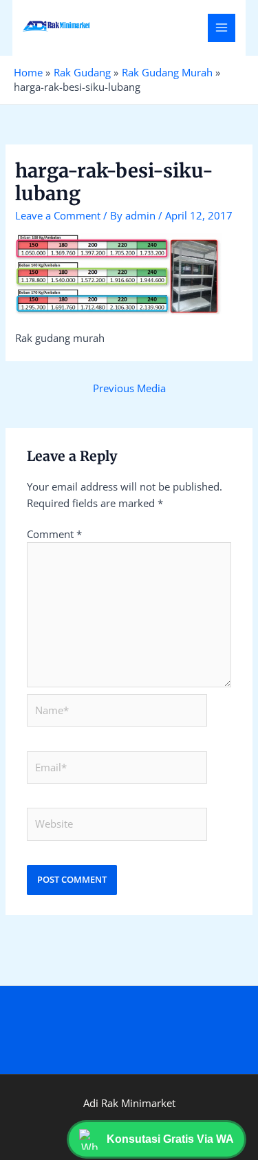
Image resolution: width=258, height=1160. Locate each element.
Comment (54, 534)
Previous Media (129, 388)
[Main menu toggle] (221, 27)
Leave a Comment (57, 215)
